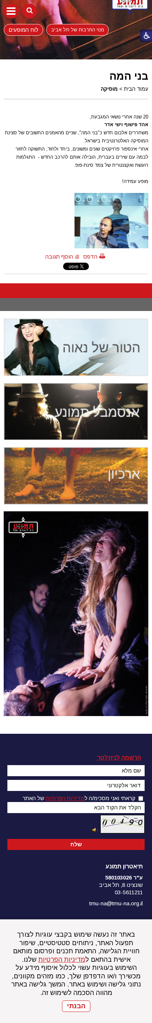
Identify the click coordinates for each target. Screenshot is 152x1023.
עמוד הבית (136, 89)
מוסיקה (109, 89)
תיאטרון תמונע (124, 866)
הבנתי (76, 1006)
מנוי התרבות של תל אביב (77, 29)
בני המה (128, 76)
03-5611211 (129, 892)
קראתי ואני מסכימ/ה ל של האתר (79, 798)
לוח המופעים (23, 29)
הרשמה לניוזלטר (119, 757)
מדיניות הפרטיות (61, 959)
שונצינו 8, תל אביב (121, 885)
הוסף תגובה (59, 256)
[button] (11, 11)
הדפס (90, 256)
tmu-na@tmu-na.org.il (116, 903)
